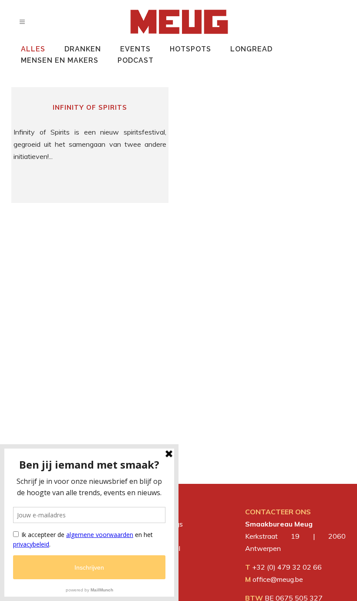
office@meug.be (278, 579)
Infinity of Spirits (90, 107)
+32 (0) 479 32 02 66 (287, 567)
